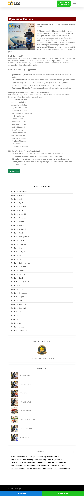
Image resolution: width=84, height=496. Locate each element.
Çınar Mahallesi (29, 462)
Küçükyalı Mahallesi (34, 468)
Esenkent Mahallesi (44, 462)
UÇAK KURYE (24, 437)
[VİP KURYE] (14, 393)
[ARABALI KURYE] (14, 410)
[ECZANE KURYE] (14, 402)
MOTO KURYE (25, 375)
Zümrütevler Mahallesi (62, 468)
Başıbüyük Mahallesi (34, 459)
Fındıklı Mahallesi (16, 465)
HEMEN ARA (14, 171)
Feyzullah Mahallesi (59, 462)
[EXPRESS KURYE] (14, 384)
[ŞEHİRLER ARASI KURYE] (14, 419)
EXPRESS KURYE (25, 384)
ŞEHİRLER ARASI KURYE (28, 419)
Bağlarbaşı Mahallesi (18, 459)
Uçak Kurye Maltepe (21, 19)
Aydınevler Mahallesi (51, 456)
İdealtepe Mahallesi (18, 468)
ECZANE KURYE (25, 402)
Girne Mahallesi (29, 465)
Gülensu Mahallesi (43, 465)
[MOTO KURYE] (14, 375)
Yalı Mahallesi (47, 468)
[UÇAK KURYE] (14, 437)
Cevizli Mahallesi (17, 462)
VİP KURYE (23, 393)
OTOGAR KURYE (26, 428)
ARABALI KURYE (25, 411)
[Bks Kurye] (14, 3)
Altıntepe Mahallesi (36, 456)
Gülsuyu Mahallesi (58, 465)
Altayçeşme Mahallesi (19, 456)
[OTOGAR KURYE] (14, 428)
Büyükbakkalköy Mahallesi (52, 459)
